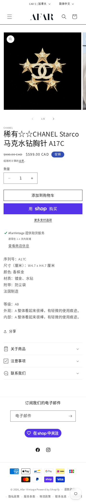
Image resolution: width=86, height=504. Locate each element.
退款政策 (69, 489)
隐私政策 (14, 496)
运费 (21, 161)
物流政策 (45, 496)
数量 (7, 169)
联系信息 (60, 496)
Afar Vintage (28, 489)
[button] (9, 16)
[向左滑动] (32, 119)
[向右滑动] (53, 119)
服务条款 (29, 496)
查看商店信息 (18, 246)
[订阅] (70, 416)
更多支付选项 (43, 220)
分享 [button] (12, 331)
